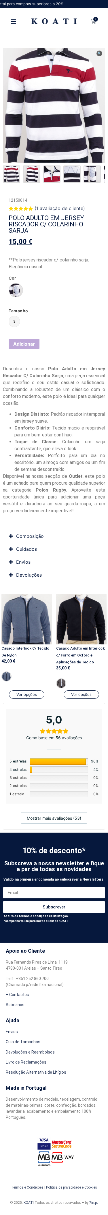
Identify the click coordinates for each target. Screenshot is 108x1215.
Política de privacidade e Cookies (71, 1187)
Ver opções (26, 694)
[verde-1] (16, 290)
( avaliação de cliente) (60, 208)
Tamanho (18, 311)
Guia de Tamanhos (23, 1041)
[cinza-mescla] (61, 683)
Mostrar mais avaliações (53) (54, 818)
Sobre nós (15, 1004)
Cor (12, 278)
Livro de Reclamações (26, 1062)
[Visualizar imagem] (11, 174)
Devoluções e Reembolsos (30, 1052)
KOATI (29, 1203)
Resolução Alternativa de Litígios (36, 1072)
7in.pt (93, 1203)
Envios (12, 1031)
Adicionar (24, 344)
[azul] (6, 676)
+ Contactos (17, 994)
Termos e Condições (27, 1187)
